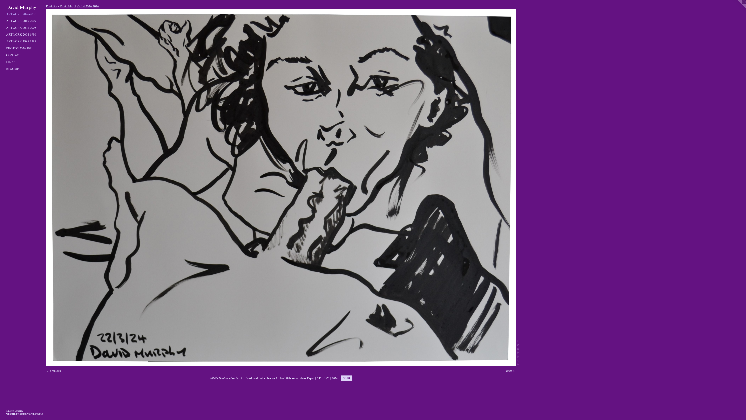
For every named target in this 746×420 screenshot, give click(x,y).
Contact (13, 55)
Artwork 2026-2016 (21, 14)
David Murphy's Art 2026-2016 (79, 6)
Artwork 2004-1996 (21, 34)
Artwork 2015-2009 (21, 21)
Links (11, 62)
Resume (12, 68)
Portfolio (51, 6)
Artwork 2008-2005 (21, 27)
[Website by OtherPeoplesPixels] (738, 8)
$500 (346, 378)
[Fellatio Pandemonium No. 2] (281, 187)
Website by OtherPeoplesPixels (24, 414)
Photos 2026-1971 (19, 48)
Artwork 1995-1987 (21, 41)
